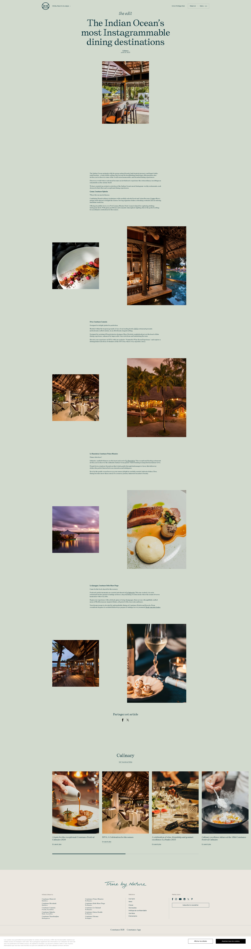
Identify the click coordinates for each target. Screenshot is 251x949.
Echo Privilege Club (178, 6)
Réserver (193, 6)
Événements (133, 916)
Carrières (132, 913)
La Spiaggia (130, 592)
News (130, 902)
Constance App (134, 930)
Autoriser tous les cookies (231, 941)
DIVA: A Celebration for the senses (117, 837)
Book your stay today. (153, 607)
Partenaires (132, 908)
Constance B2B (117, 930)
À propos (132, 899)
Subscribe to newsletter (191, 905)
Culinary (125, 50)
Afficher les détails (200, 941)
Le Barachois (130, 461)
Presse (131, 905)
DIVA (136, 329)
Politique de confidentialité (138, 911)
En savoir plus (56, 844)
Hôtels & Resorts (47, 895)
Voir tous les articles (125, 762)
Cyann (152, 198)
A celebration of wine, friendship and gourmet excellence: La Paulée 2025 (172, 838)
